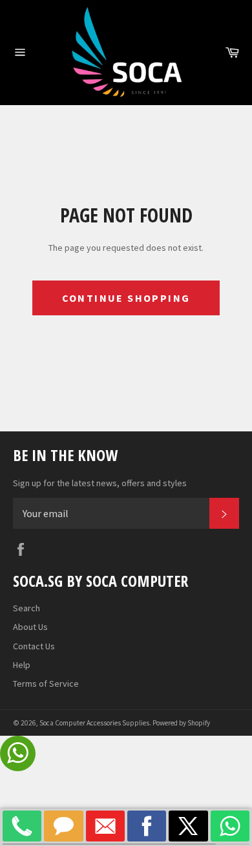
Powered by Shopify (181, 722)
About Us (30, 627)
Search (26, 608)
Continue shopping (126, 297)
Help (21, 665)
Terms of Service (46, 683)
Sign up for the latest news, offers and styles (100, 483)
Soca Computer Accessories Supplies (94, 722)
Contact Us (34, 646)
